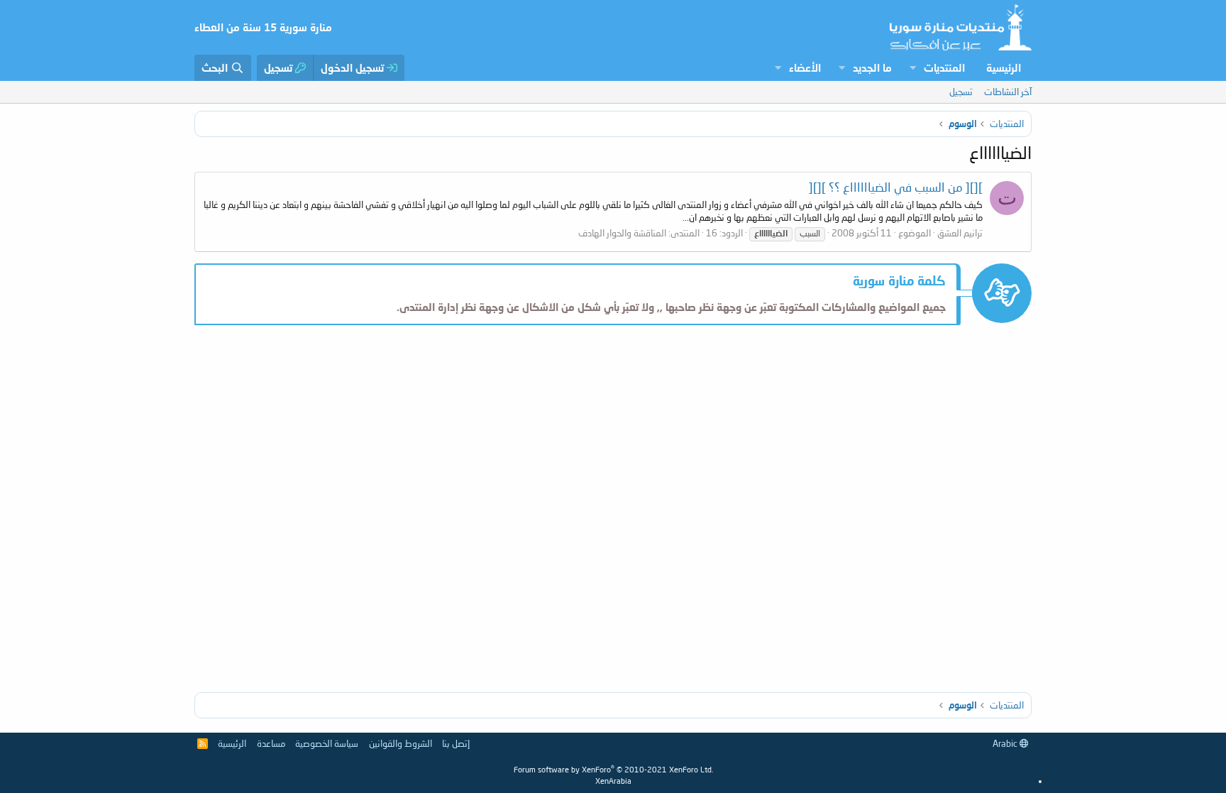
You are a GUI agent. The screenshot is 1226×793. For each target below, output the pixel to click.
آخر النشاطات (1008, 91)
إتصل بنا (456, 743)
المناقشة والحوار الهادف (622, 233)
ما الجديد (872, 67)
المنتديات (944, 67)
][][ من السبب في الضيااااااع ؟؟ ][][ (896, 187)
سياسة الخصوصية (326, 743)
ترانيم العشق (960, 233)
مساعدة (271, 743)
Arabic (1006, 743)
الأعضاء (805, 67)
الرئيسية (1003, 67)
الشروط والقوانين (400, 743)
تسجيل (961, 91)
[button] (912, 68)
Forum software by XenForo (613, 769)
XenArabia (613, 780)
